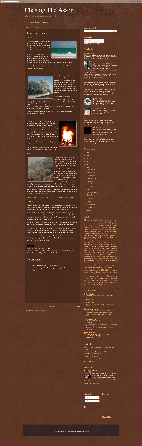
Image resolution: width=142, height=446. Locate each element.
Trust (109, 280)
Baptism (36, 251)
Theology (92, 280)
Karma (95, 252)
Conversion (94, 229)
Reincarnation (87, 270)
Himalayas (70, 251)
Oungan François (92, 192)
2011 (88, 164)
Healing (99, 244)
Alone (115, 220)
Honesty (103, 246)
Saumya (98, 272)
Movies (91, 258)
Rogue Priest (90, 302)
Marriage (109, 254)
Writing (106, 284)
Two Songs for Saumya (100, 108)
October (90, 175)
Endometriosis (87, 237)
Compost (93, 227)
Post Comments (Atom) (40, 311)
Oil (116, 260)
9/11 (85, 220)
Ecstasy (106, 235)
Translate (98, 43)
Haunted (95, 244)
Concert (98, 227)
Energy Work (95, 237)
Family (89, 239)
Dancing (99, 231)
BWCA (110, 223)
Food (99, 239)
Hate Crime (114, 242)
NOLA (101, 260)
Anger (88, 222)
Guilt (85, 242)
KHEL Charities (88, 361)
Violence (93, 282)
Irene (103, 250)
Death (115, 231)
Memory (93, 256)
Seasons (104, 272)
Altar (85, 222)
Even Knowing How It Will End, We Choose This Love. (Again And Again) (99, 335)
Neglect (112, 258)
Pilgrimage (103, 265)
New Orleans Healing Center (92, 359)
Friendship (91, 240)
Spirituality (47, 253)
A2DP (88, 220)
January (90, 207)
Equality (112, 237)
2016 (88, 153)
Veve (89, 282)
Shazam (91, 274)
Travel (106, 280)
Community (87, 227)
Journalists (111, 250)
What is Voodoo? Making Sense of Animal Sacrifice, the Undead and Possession (99, 352)
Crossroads (93, 231)
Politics (109, 266)
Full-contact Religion (90, 72)
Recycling (115, 267)
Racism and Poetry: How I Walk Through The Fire (100, 327)
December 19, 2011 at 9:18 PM (49, 265)
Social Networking (90, 276)
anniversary (93, 222)
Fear (93, 239)
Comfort (114, 226)
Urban (96, 370)
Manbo (104, 254)
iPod (100, 250)
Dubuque (96, 235)
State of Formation (92, 309)
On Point (86, 262)
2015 (88, 155)
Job (106, 250)
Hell (116, 244)
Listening (86, 254)
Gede (105, 240)
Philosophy (97, 265)
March (90, 201)
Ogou (113, 260)
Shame (86, 274)
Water (57, 253)
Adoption (106, 220)
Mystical (100, 258)
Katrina (99, 252)
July (89, 184)
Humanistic (114, 246)
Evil (116, 237)
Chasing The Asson (49, 9)
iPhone (96, 250)
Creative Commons (112, 229)
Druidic (48, 251)
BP (103, 223)
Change (108, 226)
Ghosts (109, 240)
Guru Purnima (92, 242)
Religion (41, 253)
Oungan (100, 264)
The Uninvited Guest (90, 53)
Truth (113, 280)
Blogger (87, 431)
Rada (102, 267)
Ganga (96, 240)
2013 (88, 158)
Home (52, 307)
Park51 (115, 264)
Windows (90, 284)
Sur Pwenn (101, 278)
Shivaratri (99, 274)
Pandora (111, 264)
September (91, 178)
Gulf (88, 242)
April (89, 198)
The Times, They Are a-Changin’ (93, 138)
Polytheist (114, 265)
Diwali (112, 233)
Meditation (35, 253)
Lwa (100, 254)
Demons (92, 233)
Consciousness (112, 227)
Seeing (109, 272)
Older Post (75, 307)
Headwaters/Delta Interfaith (92, 356)
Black (89, 223)
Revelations (113, 270)
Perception (87, 266)
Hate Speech (88, 244)
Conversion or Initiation (91, 81)
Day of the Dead (107, 231)
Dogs (116, 233)
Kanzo (29, 253)
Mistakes (86, 258)
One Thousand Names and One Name (99, 262)
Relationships (95, 270)
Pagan (105, 264)
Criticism (86, 231)
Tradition (98, 280)
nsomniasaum (90, 332)
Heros (85, 246)
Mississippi (114, 256)
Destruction (104, 233)
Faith (85, 239)
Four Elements (36, 33)
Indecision (97, 248)
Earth (52, 251)
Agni (111, 220)
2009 (88, 211)
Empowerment (113, 235)
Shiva (95, 274)
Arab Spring (99, 222)
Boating (99, 223)
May (89, 190)
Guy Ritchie (99, 242)
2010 (88, 167)
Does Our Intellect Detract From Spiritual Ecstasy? (99, 89)
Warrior (107, 283)
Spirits (103, 276)
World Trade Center (98, 284)
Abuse (92, 220)
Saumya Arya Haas (92, 326)
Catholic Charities (88, 225)
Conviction (100, 229)
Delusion (86, 233)
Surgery (107, 278)
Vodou (53, 253)
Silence (104, 274)
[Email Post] (48, 248)
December (91, 169)
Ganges (101, 240)
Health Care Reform (109, 244)
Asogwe (104, 222)
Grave (115, 240)
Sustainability (113, 278)
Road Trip (92, 272)
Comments (89, 401)
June (89, 187)
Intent (92, 250)
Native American (106, 258)
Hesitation (90, 246)
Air (32, 251)
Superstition (93, 278)
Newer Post (29, 307)
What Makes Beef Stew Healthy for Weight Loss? (100, 304)
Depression (98, 233)
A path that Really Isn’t (99, 62)
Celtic (96, 225)
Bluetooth (94, 223)
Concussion (104, 227)
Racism (98, 267)
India (102, 248)
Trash (102, 280)
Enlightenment (104, 237)
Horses (108, 246)
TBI (88, 280)
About (46, 21)
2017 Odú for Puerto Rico (93, 321)
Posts (88, 397)
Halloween (108, 242)
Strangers (87, 278)
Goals (112, 240)
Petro (92, 265)
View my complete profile (91, 383)
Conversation (88, 229)
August (90, 181)
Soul (98, 276)
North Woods (108, 260)
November (91, 172)
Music (95, 258)
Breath (106, 223)
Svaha (85, 280)
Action (96, 220)
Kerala (104, 252)
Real (106, 267)
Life (116, 252)
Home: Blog (34, 21)
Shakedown (114, 272)
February (90, 204)
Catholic (42, 251)
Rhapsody (86, 272)
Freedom (110, 239)
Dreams (86, 235)
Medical (115, 254)
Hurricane (87, 248)
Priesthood (91, 267)
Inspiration (114, 248)
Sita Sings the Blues (112, 274)
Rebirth (110, 267)
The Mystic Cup (91, 319)
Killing (107, 252)
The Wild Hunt (90, 294)
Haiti (104, 242)
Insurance (87, 250)
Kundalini (111, 252)
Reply (33, 270)
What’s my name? (89, 119)
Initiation (107, 248)
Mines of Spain (100, 256)
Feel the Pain (97, 127)
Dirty (109, 233)
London (92, 254)
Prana (85, 267)
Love (96, 254)
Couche (105, 229)
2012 (88, 161)
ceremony (101, 226)
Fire (56, 251)
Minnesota (107, 256)
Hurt (92, 248)
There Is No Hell (97, 98)
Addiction (101, 220)
